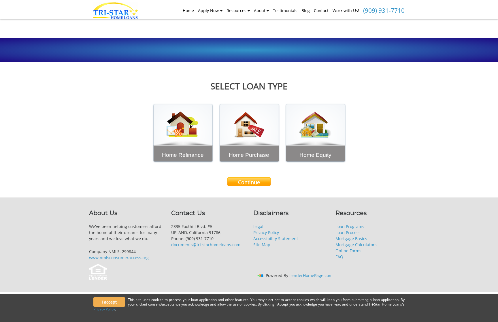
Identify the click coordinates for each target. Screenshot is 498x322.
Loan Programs (349, 226)
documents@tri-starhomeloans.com (205, 244)
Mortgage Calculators (356, 244)
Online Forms (348, 250)
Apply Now (208, 10)
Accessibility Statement (275, 238)
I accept (109, 302)
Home (188, 10)
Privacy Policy (266, 232)
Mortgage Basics (351, 238)
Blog (305, 10)
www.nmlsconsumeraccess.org (119, 257)
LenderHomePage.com (311, 275)
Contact (321, 10)
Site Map (261, 244)
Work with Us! (346, 10)
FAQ (339, 256)
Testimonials (285, 10)
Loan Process (348, 232)
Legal (258, 226)
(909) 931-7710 (384, 10)
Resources (236, 10)
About (259, 10)
